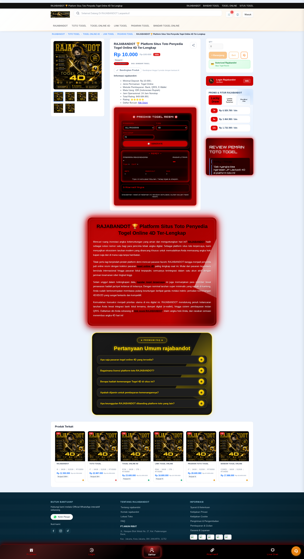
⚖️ (237, 14)
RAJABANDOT (194, 6)
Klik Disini (143, 103)
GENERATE (155, 144)
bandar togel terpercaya (151, 282)
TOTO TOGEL (79, 25)
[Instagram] (60, 531)
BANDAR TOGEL (211, 6)
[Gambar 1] (58, 97)
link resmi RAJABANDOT (148, 311)
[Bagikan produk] (193, 45)
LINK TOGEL (120, 25)
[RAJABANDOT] (60, 14)
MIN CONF (128, 133)
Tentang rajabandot (130, 507)
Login (92, 554)
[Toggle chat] (296, 551)
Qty (210, 42)
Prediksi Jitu (244, 100)
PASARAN (128, 123)
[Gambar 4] (93, 97)
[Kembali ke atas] (297, 542)
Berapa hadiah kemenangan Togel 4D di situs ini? (127, 381)
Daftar (152, 554)
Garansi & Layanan (200, 530)
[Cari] (77, 13)
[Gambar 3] (81, 97)
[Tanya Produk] (244, 55)
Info (247, 81)
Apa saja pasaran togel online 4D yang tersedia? (126, 359)
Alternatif (212, 554)
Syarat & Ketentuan (200, 507)
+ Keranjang (217, 55)
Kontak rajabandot (130, 512)
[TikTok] (68, 531)
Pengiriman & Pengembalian (204, 521)
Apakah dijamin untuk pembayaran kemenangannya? (129, 392)
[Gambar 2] (70, 97)
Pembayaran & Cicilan (201, 526)
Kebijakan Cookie (199, 516)
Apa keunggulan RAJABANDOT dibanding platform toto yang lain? (137, 403)
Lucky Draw (215, 100)
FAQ (123, 521)
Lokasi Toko (127, 516)
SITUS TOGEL (246, 6)
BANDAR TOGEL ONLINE (166, 25)
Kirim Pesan (64, 517)
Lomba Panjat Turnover (229, 100)
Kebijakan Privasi (198, 512)
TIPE (158, 123)
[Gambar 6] (70, 108)
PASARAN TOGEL (140, 25)
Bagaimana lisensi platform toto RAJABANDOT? (127, 370)
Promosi (31, 554)
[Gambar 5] (58, 108)
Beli (234, 55)
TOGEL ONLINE (229, 6)
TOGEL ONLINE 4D (100, 25)
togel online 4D (145, 266)
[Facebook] (53, 531)
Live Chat (272, 554)
